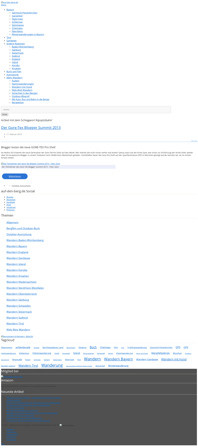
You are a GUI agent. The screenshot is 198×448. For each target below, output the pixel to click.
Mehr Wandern (14, 77)
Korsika (16, 65)
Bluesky (9, 197)
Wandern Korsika (16, 270)
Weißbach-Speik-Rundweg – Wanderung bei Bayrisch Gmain (33, 397)
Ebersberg (17, 31)
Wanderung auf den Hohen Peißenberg (24, 418)
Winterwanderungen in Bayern (28, 34)
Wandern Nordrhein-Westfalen (25, 288)
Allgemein (12, 222)
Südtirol (16, 56)
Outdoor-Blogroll (20, 96)
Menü (3, 5)
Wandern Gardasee (18, 258)
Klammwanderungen (23, 83)
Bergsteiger (71, 347)
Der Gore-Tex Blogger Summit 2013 (31, 127)
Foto (122, 348)
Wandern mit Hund (22, 86)
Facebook (10, 202)
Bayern (10, 9)
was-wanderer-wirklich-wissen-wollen (79, 366)
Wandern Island (16, 264)
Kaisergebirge (88, 353)
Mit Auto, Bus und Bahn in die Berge (30, 99)
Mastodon (10, 199)
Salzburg (16, 49)
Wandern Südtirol (17, 317)
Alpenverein (6, 347)
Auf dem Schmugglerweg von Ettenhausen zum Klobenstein (33, 402)
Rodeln (15, 80)
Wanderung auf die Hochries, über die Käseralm (28, 405)
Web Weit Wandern (22, 90)
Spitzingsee (18, 25)
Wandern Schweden (18, 306)
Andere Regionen (15, 43)
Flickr (8, 204)
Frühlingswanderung (137, 347)
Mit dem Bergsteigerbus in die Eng (22, 410)
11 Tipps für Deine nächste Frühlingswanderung (28, 420)
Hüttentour (24, 353)
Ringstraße (17, 359)
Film (116, 347)
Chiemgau (17, 28)
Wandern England (17, 252)
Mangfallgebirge (160, 353)
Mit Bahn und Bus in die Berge (20, 415)
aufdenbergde (22, 347)
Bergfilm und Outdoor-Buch (23, 228)
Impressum (11, 432)
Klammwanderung (124, 353)
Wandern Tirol (15, 323)
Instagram (11, 207)
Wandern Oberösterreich (21, 294)
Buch (93, 347)
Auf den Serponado (15, 408)
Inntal (56, 353)
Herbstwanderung (8, 353)
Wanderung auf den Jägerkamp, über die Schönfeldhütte (32, 413)
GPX (186, 347)
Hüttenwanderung (41, 353)
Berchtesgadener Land (53, 347)
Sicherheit (11, 437)
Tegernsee (17, 18)
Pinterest (10, 210)
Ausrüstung (12, 74)
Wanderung (52, 365)
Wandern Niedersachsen (21, 282)
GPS (178, 347)
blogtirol (82, 347)
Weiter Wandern (13, 400)
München (177, 353)
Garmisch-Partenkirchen (24, 12)
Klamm (110, 353)
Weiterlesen (15, 176)
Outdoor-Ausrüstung (21, 185)
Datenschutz (12, 434)
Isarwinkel (17, 15)
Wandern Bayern (16, 246)
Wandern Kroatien (17, 276)
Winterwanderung (118, 365)
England (16, 59)
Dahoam (10, 429)
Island (15, 62)
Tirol (8, 37)
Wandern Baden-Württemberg (25, 240)
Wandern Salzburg (17, 300)
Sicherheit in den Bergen (25, 93)
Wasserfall (100, 366)
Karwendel (101, 353)
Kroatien (16, 68)
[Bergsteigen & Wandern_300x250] (17, 336)
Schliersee (17, 22)
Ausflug (36, 347)
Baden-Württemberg (23, 46)
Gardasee (11, 40)
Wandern (92, 359)
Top (2, 444)
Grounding (11, 439)
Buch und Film (13, 71)
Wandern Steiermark (19, 312)
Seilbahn (47, 360)
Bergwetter (18, 102)
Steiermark (18, 52)
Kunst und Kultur (142, 353)
